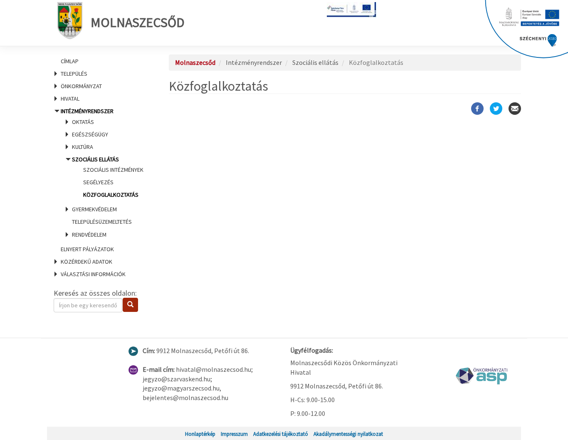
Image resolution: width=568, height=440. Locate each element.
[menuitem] (101, 61)
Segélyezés (98, 182)
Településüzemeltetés (102, 221)
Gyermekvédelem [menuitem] (94, 209)
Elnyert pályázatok (87, 249)
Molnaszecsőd (138, 22)
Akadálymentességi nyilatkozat (348, 433)
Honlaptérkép (200, 433)
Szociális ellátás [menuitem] (107, 177)
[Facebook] (477, 108)
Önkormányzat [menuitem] (81, 86)
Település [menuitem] (74, 73)
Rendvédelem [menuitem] (89, 234)
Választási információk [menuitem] (93, 274)
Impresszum (234, 433)
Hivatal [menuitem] (70, 98)
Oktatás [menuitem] (83, 122)
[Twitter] (496, 108)
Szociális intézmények (113, 169)
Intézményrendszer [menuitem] (101, 172)
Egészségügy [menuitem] (90, 134)
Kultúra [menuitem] (82, 147)
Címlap (70, 61)
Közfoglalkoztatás (110, 194)
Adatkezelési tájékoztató (280, 433)
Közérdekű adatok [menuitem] (86, 261)
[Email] (515, 108)
